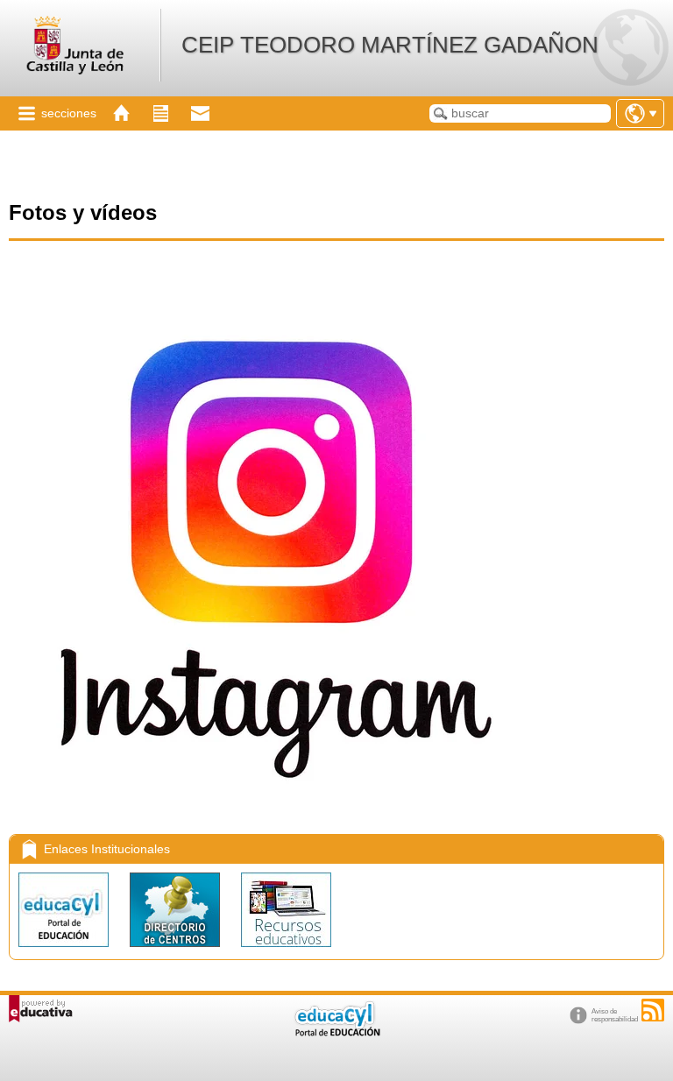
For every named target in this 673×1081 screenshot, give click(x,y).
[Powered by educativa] (41, 1008)
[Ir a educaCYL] (336, 1032)
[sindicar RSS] (652, 1010)
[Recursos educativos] (286, 950)
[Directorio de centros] (176, 950)
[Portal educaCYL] (65, 950)
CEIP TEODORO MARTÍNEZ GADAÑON (390, 44)
